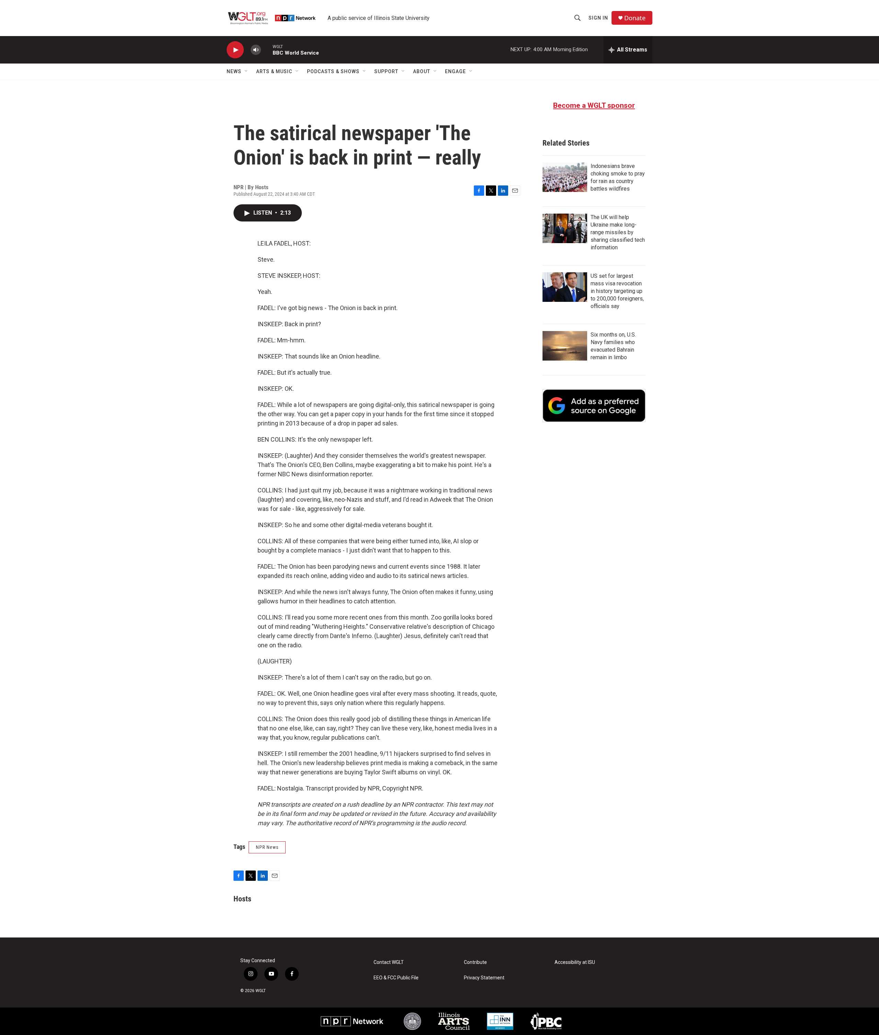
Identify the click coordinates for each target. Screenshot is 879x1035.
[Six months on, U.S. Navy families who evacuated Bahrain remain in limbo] (565, 346)
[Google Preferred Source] (594, 405)
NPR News (267, 847)
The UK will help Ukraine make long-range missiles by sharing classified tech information (618, 232)
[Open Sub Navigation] (246, 71)
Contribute (475, 962)
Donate (635, 18)
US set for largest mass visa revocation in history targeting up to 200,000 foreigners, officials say (617, 291)
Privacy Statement (484, 977)
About (421, 71)
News (234, 71)
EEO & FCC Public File (396, 977)
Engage (455, 71)
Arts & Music (274, 71)
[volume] (256, 50)
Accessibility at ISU (575, 962)
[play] (235, 50)
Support (386, 71)
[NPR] (352, 1021)
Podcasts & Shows (333, 71)
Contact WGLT (389, 962)
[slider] (267, 49)
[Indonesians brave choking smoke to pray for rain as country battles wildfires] (565, 177)
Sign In (598, 18)
